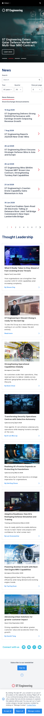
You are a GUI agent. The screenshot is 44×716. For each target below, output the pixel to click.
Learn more (8, 52)
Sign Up (22, 668)
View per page (36, 85)
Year (3, 85)
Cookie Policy (31, 705)
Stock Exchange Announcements (15, 102)
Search (4, 75)
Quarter (17, 85)
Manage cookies (34, 711)
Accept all (7, 711)
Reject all (19, 711)
